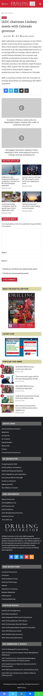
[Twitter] (11, 90)
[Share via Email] (21, 90)
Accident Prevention (9, 572)
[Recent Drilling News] (21, 328)
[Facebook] (6, 90)
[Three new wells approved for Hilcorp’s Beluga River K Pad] (8, 379)
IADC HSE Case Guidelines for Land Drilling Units (20, 670)
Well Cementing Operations (12, 638)
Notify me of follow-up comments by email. (20, 269)
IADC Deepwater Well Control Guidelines (17, 617)
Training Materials (9, 599)
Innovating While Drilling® (12, 478)
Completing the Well (9, 464)
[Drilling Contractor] (22, 4)
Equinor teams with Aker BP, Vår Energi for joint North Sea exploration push (31, 180)
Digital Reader (7, 442)
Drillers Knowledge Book (11, 611)
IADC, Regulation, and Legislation (14, 474)
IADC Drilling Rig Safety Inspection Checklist (18, 627)
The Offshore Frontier (10, 488)
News (11, 13)
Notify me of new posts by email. (16, 273)
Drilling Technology (9, 582)
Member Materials (8, 592)
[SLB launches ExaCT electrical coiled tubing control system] (31, 196)
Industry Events (8, 516)
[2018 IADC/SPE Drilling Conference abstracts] (8, 370)
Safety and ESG (7, 484)
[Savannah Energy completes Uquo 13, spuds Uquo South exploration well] (11, 196)
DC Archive (6, 439)
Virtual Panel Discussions (11, 452)
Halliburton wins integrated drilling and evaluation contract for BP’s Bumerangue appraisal (11, 181)
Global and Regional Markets (12, 471)
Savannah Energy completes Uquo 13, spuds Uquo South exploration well (9, 207)
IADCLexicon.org (8, 506)
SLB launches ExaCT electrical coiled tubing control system (31, 206)
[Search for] (40, 4)
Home (5, 13)
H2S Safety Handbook (10, 614)
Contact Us (6, 436)
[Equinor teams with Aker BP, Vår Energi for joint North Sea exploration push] (31, 170)
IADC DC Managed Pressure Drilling (15, 649)
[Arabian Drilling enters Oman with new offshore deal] (8, 399)
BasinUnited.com (8, 499)
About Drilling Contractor (11, 429)
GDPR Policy (21, 688)
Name (4, 253)
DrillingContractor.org (12, 684)
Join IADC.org (7, 520)
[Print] (26, 90)
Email (4, 261)
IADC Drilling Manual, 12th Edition (14, 621)
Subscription (6, 596)
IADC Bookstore (7, 509)
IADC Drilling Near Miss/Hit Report (15, 624)
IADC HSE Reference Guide (11, 631)
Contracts (5, 575)
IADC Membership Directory (12, 513)
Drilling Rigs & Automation (12, 467)
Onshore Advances (9, 481)
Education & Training (9, 589)
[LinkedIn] (16, 90)
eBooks (4, 585)
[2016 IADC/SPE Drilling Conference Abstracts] (8, 389)
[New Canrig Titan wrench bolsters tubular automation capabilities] (8, 409)
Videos (4, 449)
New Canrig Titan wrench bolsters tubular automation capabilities (26, 408)
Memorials (6, 446)
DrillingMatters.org (9, 503)
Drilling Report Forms (10, 579)
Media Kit (5, 432)
